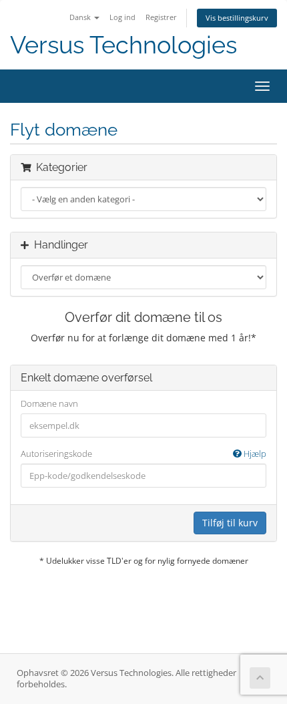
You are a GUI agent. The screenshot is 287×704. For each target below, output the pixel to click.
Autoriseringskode (143, 454)
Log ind (122, 17)
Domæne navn (49, 403)
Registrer (161, 17)
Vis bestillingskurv (237, 18)
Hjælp (254, 454)
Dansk (81, 17)
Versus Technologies (123, 45)
